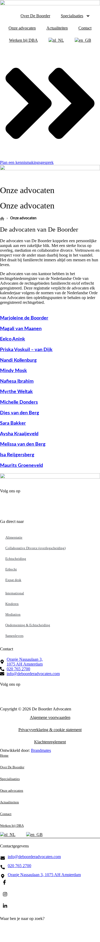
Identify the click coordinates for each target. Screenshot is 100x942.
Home (4, 755)
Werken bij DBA (23, 40)
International (14, 593)
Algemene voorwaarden (50, 717)
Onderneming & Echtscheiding (27, 625)
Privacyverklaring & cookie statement (50, 729)
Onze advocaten (22, 28)
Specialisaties (72, 16)
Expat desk (13, 580)
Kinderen (12, 604)
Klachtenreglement (50, 742)
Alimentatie (13, 537)
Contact (84, 28)
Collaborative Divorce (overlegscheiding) (35, 548)
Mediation (13, 614)
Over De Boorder (35, 16)
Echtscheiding (15, 559)
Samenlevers (14, 636)
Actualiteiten (57, 28)
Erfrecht (11, 569)
